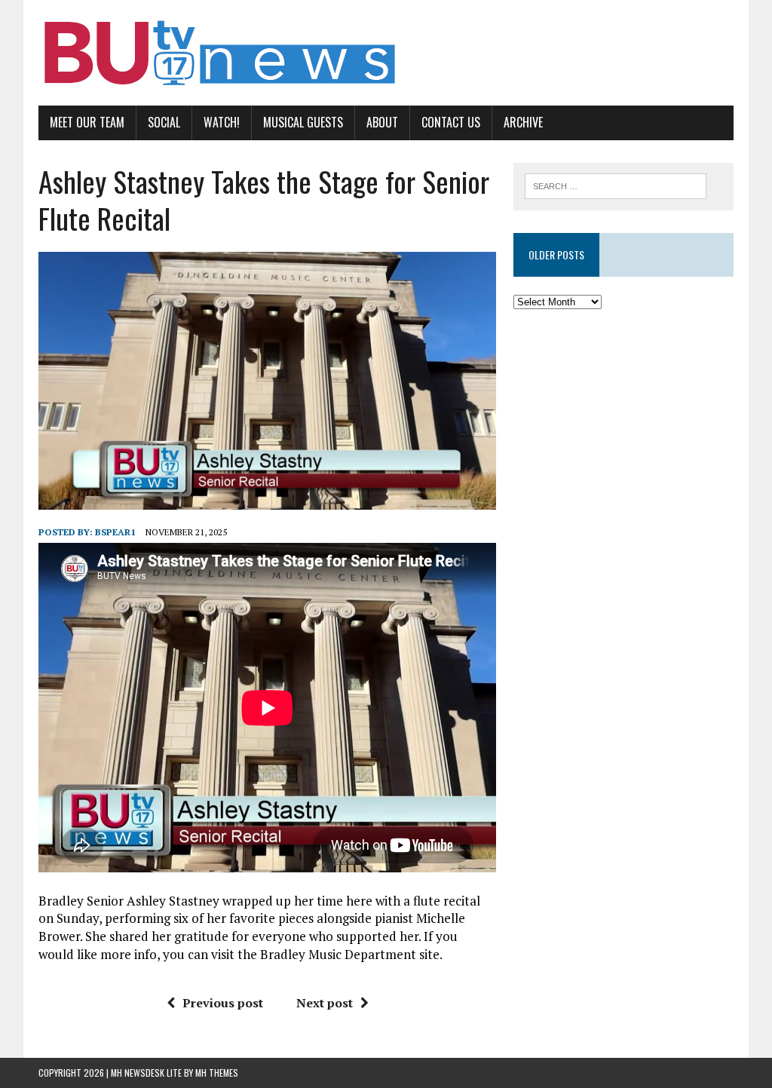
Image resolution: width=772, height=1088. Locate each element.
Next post (324, 1003)
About (382, 122)
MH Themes (216, 1072)
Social (164, 122)
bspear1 (115, 532)
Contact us (450, 122)
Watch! (222, 122)
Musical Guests (303, 122)
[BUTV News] (386, 52)
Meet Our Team (87, 122)
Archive (523, 122)
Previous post (222, 1003)
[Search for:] (616, 184)
